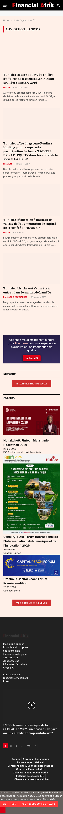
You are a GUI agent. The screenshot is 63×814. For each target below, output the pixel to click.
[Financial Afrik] (33, 5)
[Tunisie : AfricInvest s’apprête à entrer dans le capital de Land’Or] (31, 269)
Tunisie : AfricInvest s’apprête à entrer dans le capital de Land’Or (27, 290)
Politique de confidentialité (38, 804)
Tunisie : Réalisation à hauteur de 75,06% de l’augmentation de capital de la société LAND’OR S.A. (29, 224)
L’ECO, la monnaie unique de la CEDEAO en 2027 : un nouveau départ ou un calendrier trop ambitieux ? (30, 729)
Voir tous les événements (31, 603)
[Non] (2, 810)
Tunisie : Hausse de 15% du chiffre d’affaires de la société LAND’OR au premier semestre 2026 (28, 79)
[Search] (58, 5)
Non (13, 804)
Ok (4, 804)
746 (29, 746)
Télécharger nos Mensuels (31, 384)
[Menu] (5, 5)
